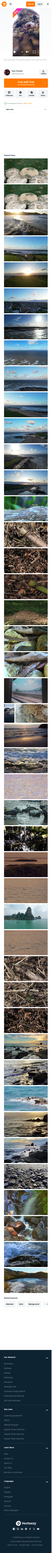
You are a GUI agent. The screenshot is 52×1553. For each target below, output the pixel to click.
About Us (8, 1482)
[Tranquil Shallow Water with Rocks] (25, 806)
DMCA (6, 1440)
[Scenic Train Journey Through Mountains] (25, 690)
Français (7, 1525)
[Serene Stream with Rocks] (25, 832)
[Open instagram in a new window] (17, 1548)
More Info (10, 109)
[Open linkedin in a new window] (21, 1548)
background (34, 1323)
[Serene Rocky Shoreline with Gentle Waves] (25, 780)
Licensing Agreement (13, 1435)
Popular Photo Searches (14, 1453)
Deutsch (7, 1521)
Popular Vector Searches (14, 1449)
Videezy (7, 1392)
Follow (43, 74)
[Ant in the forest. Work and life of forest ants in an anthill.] (25, 612)
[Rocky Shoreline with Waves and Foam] (25, 1274)
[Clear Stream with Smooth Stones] (20, 733)
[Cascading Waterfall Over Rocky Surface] (25, 1222)
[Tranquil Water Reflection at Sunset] (25, 910)
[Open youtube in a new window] (37, 1548)
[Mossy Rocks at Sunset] (25, 884)
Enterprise (8, 1397)
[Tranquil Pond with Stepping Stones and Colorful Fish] (25, 196)
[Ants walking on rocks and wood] (25, 508)
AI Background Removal (14, 1415)
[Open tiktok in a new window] (29, 1548)
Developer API (10, 1406)
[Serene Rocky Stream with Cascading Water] (25, 1248)
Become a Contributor (13, 1492)
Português (8, 1516)
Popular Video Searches (14, 1458)
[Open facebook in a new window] (13, 1548)
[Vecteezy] (4, 4)
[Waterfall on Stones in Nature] (25, 858)
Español (7, 1511)
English (7, 1507)
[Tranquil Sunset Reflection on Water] (25, 962)
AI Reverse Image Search (14, 1411)
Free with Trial (26, 83)
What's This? (27, 103)
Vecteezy (7, 1388)
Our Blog (8, 1487)
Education (8, 1401)
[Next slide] (42, 1324)
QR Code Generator (12, 1420)
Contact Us (8, 1478)
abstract (10, 1323)
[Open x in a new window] (33, 1548)
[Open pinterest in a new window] (25, 1548)
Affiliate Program (11, 1444)
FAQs (6, 1473)
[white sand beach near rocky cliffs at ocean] (9, 713)
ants (21, 1323)
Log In (40, 4)
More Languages (11, 1530)
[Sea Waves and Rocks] (25, 1066)
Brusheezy (8, 1383)
